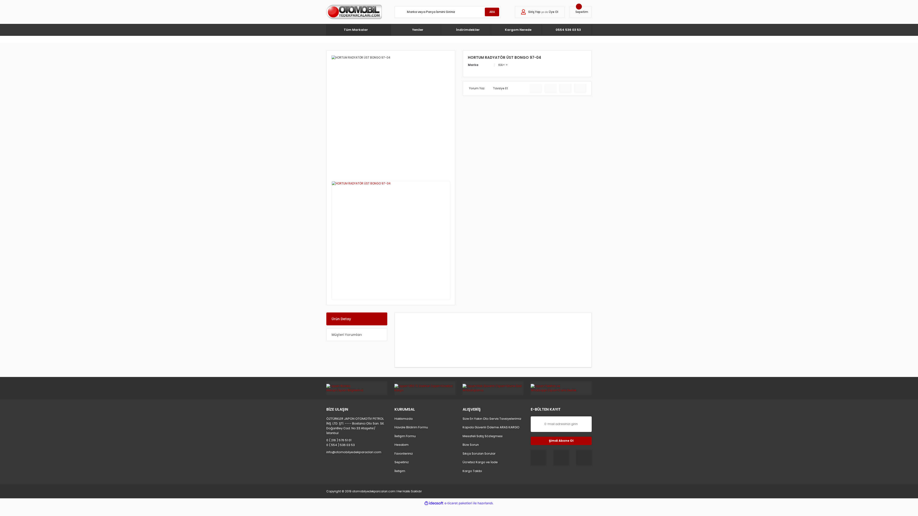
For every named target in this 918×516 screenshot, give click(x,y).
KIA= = (503, 65)
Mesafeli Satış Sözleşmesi (483, 436)
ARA (492, 12)
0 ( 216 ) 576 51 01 (338, 440)
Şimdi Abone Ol (561, 441)
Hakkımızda (403, 418)
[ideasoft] (433, 503)
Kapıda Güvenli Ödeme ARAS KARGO (491, 427)
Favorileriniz (403, 453)
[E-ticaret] (458, 503)
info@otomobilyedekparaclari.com (353, 452)
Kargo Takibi (472, 471)
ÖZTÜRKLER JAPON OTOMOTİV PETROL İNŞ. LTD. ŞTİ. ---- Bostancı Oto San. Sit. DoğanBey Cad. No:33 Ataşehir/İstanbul (355, 425)
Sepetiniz (401, 462)
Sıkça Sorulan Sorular (479, 453)
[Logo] (354, 12)
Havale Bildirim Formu (411, 427)
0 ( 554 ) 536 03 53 (340, 445)
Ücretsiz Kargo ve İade (480, 462)
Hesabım (401, 444)
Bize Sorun (471, 444)
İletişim (399, 471)
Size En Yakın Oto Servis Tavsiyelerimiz (492, 418)
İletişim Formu (405, 436)
